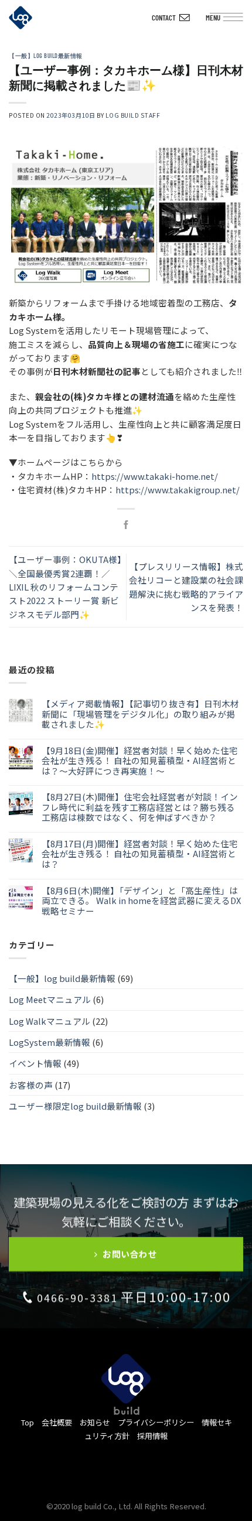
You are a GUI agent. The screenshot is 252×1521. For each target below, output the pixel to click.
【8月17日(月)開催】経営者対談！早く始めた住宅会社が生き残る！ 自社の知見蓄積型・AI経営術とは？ (140, 853)
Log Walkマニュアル (49, 1021)
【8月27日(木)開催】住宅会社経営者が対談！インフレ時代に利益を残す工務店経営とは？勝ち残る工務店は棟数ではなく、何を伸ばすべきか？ (140, 807)
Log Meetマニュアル (50, 999)
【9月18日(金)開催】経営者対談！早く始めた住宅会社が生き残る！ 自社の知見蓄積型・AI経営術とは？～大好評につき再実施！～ (140, 760)
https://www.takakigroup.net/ (177, 489)
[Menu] (236, 20)
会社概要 (57, 1422)
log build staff (133, 115)
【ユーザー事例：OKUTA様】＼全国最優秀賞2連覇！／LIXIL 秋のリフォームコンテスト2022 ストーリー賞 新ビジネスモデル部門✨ (65, 586)
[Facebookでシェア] (126, 525)
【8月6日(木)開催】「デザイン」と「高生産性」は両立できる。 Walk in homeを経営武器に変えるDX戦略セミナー (141, 900)
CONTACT (164, 17)
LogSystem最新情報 (49, 1042)
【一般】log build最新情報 (46, 55)
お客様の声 (31, 1085)
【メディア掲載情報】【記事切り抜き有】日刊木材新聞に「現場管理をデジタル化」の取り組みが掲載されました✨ (140, 713)
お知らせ (95, 1422)
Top (27, 1422)
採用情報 (152, 1435)
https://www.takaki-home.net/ (154, 476)
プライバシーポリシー (156, 1422)
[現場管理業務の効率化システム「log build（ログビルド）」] (29, 17)
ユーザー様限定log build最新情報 (75, 1106)
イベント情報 (35, 1063)
